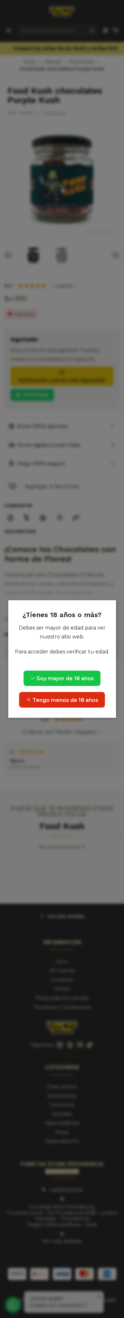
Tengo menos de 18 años (64, 700)
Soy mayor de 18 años (64, 678)
